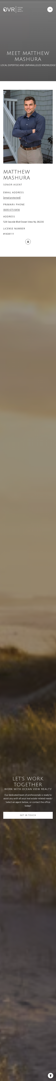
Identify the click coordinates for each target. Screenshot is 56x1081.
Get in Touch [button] (28, 815)
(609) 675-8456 (11, 210)
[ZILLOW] (28, 241)
